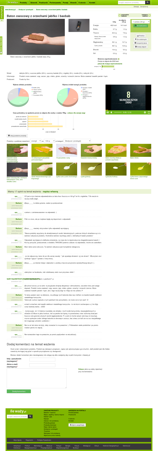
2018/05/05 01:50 (16, 313)
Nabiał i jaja (48, 417)
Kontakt (92, 2)
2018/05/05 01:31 (16, 307)
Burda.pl (76, 448)
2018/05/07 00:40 (16, 337)
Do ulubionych (142, 39)
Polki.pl (27, 446)
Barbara (19, 203)
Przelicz (141, 36)
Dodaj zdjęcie (141, 47)
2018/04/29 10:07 (16, 224)
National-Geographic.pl (111, 446)
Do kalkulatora (142, 26)
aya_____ (18, 196)
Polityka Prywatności (44, 440)
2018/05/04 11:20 (16, 233)
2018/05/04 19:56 (16, 288)
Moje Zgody (17, 440)
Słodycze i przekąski (51, 429)
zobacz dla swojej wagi (76, 113)
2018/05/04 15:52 (16, 275)
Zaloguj (136, 6)
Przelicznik (43, 2)
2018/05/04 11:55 (16, 252)
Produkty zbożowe (50, 425)
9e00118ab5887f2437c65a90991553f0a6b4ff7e (23, 279)
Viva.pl (76, 446)
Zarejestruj (144, 6)
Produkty (23, 2)
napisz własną (50, 191)
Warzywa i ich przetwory (52, 433)
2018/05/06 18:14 (16, 330)
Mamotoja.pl (38, 446)
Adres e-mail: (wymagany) (12, 365)
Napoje (46, 419)
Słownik (73, 2)
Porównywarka (55, 2)
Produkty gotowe (49, 423)
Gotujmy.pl (17, 446)
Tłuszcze (47, 431)
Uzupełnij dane (141, 43)
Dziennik (33, 2)
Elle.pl (97, 446)
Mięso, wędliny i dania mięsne (54, 415)
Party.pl (58, 446)
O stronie (82, 2)
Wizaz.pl (49, 446)
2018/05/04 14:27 (16, 268)
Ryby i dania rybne (50, 427)
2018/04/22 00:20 (16, 199)
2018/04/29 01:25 (16, 215)
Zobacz (81, 369)
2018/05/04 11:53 (16, 243)
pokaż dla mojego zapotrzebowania (110, 64)
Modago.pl (86, 446)
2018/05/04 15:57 (16, 281)
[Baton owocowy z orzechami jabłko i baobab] (79, 26)
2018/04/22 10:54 (16, 208)
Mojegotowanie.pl (31, 448)
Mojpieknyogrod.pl (62, 448)
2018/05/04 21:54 (16, 300)
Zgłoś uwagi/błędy (78, 425)
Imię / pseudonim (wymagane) (14, 359)
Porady (65, 2)
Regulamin (29, 440)
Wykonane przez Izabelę (52, 435)
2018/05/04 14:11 (16, 259)
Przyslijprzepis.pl (46, 448)
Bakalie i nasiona (49, 412)
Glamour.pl (126, 446)
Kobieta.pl (17, 448)
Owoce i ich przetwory (51, 421)
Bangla (67, 446)
